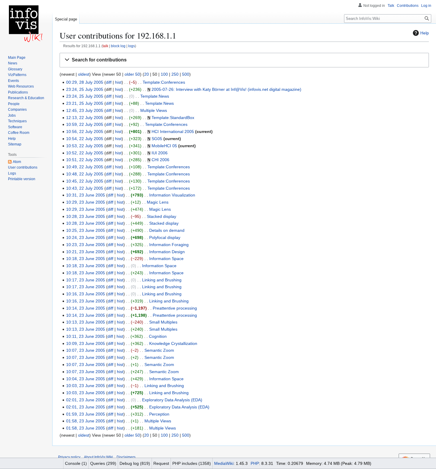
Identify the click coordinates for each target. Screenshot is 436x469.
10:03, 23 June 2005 (85, 385)
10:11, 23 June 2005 (85, 336)
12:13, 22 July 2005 (84, 117)
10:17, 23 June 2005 (85, 280)
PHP (255, 463)
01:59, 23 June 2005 (85, 414)
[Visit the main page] (26, 23)
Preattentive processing (175, 308)
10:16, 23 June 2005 (85, 293)
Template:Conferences (164, 82)
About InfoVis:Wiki (98, 457)
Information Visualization (172, 195)
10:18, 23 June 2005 (85, 258)
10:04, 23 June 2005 (85, 378)
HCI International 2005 (173, 131)
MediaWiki (223, 463)
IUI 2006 (160, 152)
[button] (244, 60)
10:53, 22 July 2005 (84, 145)
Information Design (167, 251)
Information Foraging (169, 244)
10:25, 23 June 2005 (85, 230)
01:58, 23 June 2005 (85, 421)
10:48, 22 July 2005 (84, 174)
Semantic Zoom (159, 350)
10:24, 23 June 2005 (85, 237)
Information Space (166, 258)
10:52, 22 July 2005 (84, 152)
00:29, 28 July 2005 (84, 82)
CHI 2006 (160, 159)
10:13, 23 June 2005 (85, 322)
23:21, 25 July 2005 (84, 103)
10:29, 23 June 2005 (85, 202)
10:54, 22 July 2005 (84, 138)
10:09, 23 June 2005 (85, 343)
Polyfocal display (164, 237)
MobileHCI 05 (164, 145)
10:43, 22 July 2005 (84, 188)
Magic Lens (157, 202)
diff (109, 82)
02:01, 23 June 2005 (85, 399)
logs (131, 46)
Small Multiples (163, 322)
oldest (83, 74)
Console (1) (76, 463)
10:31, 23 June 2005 (85, 195)
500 (185, 74)
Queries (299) (103, 463)
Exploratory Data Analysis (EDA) (172, 399)
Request (161, 463)
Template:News (154, 96)
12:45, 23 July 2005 (84, 110)
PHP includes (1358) (191, 463)
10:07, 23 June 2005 (85, 350)
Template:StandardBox (173, 117)
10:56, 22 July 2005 (84, 131)
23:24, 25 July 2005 (84, 89)
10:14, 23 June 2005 (85, 308)
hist (118, 82)
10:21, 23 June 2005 (85, 251)
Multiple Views (153, 110)
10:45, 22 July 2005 (84, 181)
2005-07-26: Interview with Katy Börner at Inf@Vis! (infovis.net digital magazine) (226, 89)
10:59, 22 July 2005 (84, 124)
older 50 (132, 74)
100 (164, 74)
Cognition (158, 336)
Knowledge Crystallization (173, 343)
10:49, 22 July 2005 (84, 166)
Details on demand (166, 230)
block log (118, 46)
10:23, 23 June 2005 (85, 244)
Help (424, 33)
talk (105, 46)
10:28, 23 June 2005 (85, 216)
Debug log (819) (135, 463)
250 (175, 74)
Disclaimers (126, 457)
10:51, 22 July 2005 (84, 159)
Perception (159, 414)
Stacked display (161, 216)
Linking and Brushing (162, 280)
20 (146, 74)
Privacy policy (69, 457)
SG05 (157, 138)
